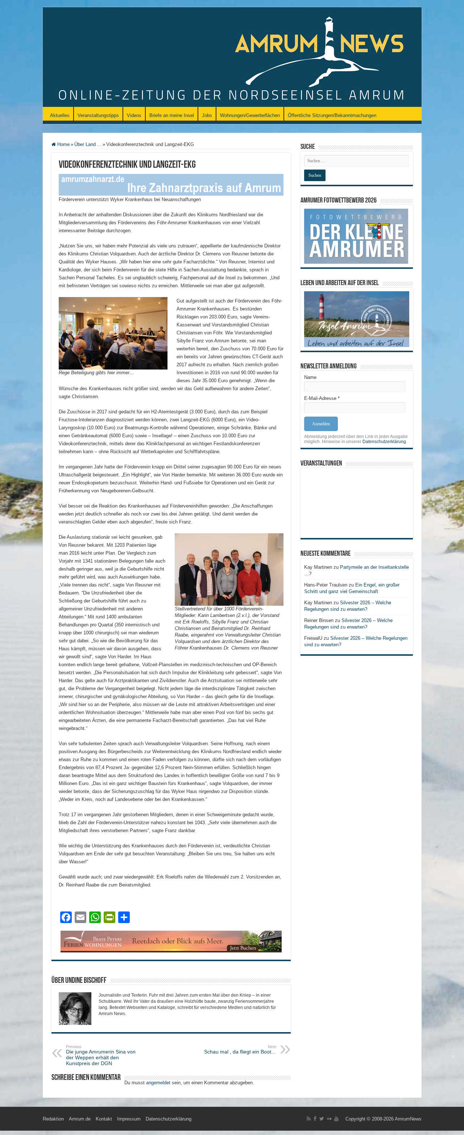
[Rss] (308, 1118)
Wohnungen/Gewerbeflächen (250, 115)
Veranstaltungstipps (98, 115)
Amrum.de (80, 1119)
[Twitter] (322, 1118)
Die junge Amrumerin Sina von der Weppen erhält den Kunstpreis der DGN (101, 1055)
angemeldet (158, 1082)
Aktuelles (60, 115)
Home (63, 144)
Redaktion (53, 1119)
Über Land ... (88, 144)
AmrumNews (408, 1119)
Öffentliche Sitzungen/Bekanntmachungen (332, 115)
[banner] (171, 184)
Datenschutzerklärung (384, 441)
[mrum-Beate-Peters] (171, 941)
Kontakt (104, 1119)
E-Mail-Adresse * (322, 398)
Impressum (129, 1119)
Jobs (207, 115)
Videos (134, 115)
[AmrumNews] (232, 57)
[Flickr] (329, 1118)
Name (310, 377)
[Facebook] (315, 1118)
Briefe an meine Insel (171, 115)
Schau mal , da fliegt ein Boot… (240, 1049)
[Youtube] (336, 1118)
